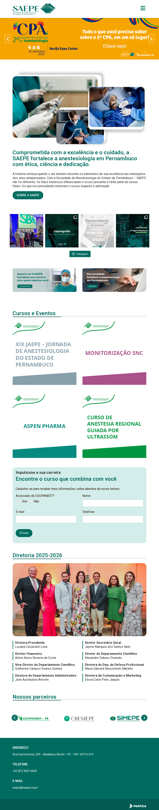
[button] (7, 39)
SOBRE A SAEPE (28, 195)
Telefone (88, 512)
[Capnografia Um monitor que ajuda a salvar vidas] (62, 230)
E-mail (20, 512)
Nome (86, 496)
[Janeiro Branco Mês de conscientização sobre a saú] (97, 230)
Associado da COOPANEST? (35, 496)
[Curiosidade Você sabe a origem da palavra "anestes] (132, 230)
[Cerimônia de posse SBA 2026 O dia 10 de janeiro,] (26, 230)
